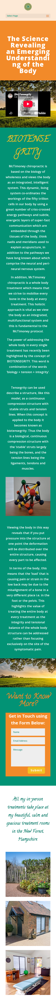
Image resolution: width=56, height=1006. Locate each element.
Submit (36, 770)
